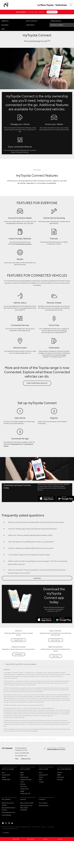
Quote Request (6, 815)
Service (23, 799)
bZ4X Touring (24, 777)
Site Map (43, 827)
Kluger (22, 791)
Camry (4, 777)
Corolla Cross (24, 789)
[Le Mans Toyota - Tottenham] (5, 5)
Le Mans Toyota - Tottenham (52, 5)
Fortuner (22, 784)
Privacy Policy (50, 827)
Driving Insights (56, 21)
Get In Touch (55, 656)
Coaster (41, 782)
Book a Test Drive (55, 640)
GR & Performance (64, 769)
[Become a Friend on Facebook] (3, 823)
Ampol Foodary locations (23, 244)
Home (3, 739)
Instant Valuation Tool (8, 812)
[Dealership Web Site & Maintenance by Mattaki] (5, 833)
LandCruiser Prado (25, 779)
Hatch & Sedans (8, 769)
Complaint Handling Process (10, 828)
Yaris (3, 772)
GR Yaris (59, 772)
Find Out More (18, 654)
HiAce (40, 779)
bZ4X (21, 775)
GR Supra (60, 779)
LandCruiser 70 (43, 775)
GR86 (59, 775)
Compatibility (30, 25)
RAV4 (21, 772)
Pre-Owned (6, 799)
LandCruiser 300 (25, 793)
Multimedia (4, 25)
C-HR (21, 782)
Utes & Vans (43, 769)
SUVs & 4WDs (25, 769)
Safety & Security (32, 21)
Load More (37, 578)
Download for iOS (16, 444)
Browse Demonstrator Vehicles (8, 809)
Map (16, 759)
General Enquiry (43, 805)
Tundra (41, 777)
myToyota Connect (57, 25)
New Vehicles (9, 739)
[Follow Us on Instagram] (9, 823)
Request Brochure (18, 640)
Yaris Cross (23, 786)
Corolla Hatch (6, 775)
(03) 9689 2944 (24, 753)
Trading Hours (26, 759)
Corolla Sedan (6, 779)
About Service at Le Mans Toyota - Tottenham (26, 808)
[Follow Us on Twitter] (6, 823)
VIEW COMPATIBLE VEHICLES (37, 383)
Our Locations (43, 803)
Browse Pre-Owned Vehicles (8, 804)
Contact (42, 799)
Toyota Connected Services (22, 739)
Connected (5, 21)
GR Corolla (60, 777)
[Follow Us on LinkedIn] (12, 823)
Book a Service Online (26, 803)
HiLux (40, 772)
